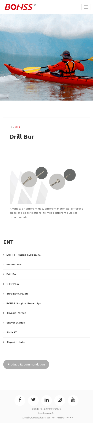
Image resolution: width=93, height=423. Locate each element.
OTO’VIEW (12, 283)
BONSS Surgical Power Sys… (24, 303)
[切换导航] (86, 7)
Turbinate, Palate (17, 293)
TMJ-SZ (11, 332)
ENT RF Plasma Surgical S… (24, 254)
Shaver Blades (15, 322)
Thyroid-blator (16, 342)
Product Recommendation (26, 364)
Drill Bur (11, 274)
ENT (17, 127)
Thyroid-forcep (16, 312)
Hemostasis (14, 264)
